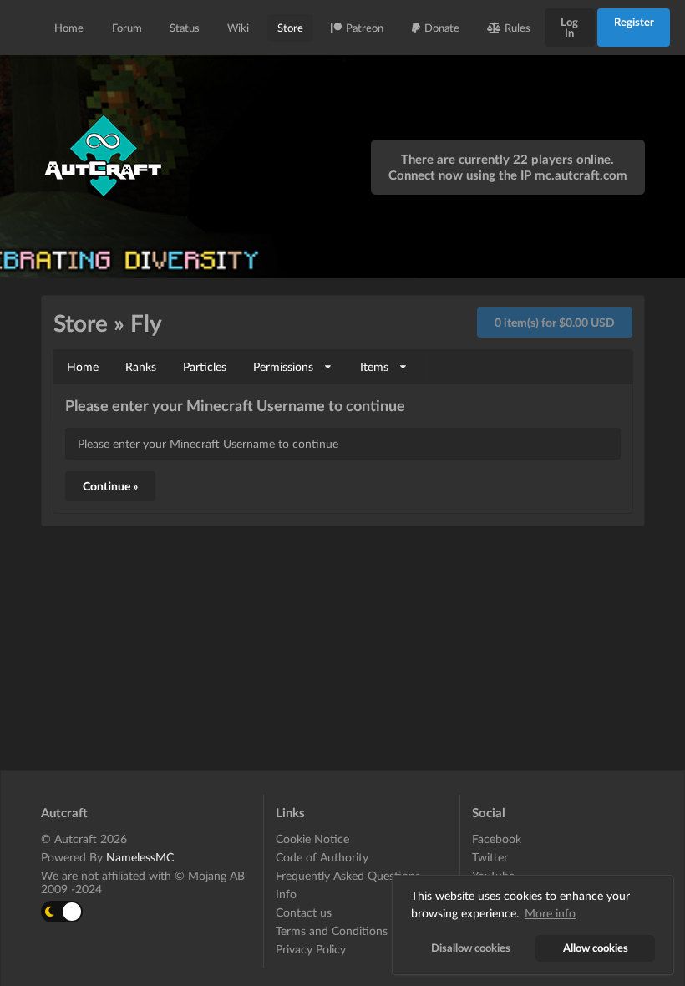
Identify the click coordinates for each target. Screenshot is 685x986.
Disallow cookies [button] (470, 948)
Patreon (364, 27)
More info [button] (550, 913)
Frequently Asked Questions (348, 875)
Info (286, 894)
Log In (569, 27)
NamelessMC (140, 857)
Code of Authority (322, 857)
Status (185, 27)
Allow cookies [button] (595, 948)
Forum (127, 27)
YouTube (493, 875)
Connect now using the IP (507, 174)
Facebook (496, 839)
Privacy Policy (311, 949)
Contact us (304, 912)
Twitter (490, 857)
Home (69, 27)
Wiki (238, 27)
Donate (441, 27)
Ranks (140, 366)
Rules (517, 27)
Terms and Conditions (332, 930)
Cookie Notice (312, 839)
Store (290, 27)
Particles (204, 366)
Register (634, 21)
